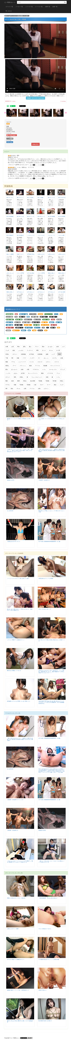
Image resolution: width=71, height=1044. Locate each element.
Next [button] (66, 113)
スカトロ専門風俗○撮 (22, 273)
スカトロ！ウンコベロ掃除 (54, 235)
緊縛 (59, 354)
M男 (37, 350)
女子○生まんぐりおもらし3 (33, 292)
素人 (30, 346)
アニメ (58, 373)
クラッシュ (23, 365)
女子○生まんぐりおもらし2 (44, 292)
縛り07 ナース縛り (31, 216)
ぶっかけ (20, 350)
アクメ (37, 346)
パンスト (31, 362)
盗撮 (47, 354)
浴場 (47, 377)
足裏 (61, 358)
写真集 (40, 381)
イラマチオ (50, 373)
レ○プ (53, 354)
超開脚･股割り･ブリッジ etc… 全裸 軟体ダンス (18, 990)
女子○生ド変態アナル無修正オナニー (15, 959)
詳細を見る (35, 144)
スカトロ (39, 362)
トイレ (44, 369)
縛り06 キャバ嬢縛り (42, 216)
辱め (18, 346)
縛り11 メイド (51, 197)
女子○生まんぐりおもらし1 (54, 292)
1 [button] (34, 118)
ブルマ (41, 384)
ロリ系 (58, 350)
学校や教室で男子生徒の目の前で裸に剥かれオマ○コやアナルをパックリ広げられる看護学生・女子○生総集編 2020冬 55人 (51, 702)
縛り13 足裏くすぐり (32, 197)
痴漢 (30, 365)
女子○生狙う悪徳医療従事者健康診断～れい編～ (50, 541)
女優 (6, 346)
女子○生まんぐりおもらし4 (23, 292)
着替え (7, 365)
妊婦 (22, 369)
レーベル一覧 (39, 6)
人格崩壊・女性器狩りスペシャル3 (15, 799)
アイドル (37, 365)
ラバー (48, 384)
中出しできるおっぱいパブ (45, 609)
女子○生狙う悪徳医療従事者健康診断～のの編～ (50, 738)
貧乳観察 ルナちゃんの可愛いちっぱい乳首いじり (18, 701)
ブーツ (14, 365)
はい (32, 165)
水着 (28, 369)
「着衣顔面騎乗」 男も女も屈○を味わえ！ (48, 898)
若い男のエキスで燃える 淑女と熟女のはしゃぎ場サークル (52, 640)
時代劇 (54, 381)
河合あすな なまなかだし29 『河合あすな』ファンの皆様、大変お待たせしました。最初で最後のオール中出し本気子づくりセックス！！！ (52, 671)
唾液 (42, 373)
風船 (6, 362)
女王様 (23, 373)
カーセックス (53, 369)
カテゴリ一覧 (9, 6)
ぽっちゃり (14, 369)
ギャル (51, 350)
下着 (6, 358)
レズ (63, 346)
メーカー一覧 (19, 6)
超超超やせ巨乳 (10, 480)
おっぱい (50, 346)
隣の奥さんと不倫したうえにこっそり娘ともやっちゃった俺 (52, 511)
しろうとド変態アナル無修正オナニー (16, 639)
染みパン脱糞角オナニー (12, 254)
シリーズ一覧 (29, 6)
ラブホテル (36, 369)
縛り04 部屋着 (61, 216)
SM (12, 358)
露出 (6, 369)
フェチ (7, 350)
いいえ (41, 165)
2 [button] (37, 118)
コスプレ (54, 358)
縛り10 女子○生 (62, 197)
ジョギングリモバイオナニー (34, 235)
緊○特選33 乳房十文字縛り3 (45, 1020)
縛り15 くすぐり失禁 (11, 197)
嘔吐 (6, 381)
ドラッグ (62, 369)
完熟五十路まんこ (43, 990)
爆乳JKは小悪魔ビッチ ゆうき (14, 670)
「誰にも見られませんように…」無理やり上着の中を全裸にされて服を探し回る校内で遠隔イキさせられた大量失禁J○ (52, 450)
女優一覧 (47, 6)
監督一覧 (55, 6)
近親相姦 (23, 354)
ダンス (44, 350)
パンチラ (32, 358)
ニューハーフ (22, 362)
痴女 (14, 350)
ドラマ (24, 358)
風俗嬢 (45, 365)
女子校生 (31, 354)
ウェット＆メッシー (36, 377)
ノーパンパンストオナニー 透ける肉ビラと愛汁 (18, 578)
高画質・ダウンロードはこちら (35, 98)
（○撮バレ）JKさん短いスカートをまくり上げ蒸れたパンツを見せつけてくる (51, 861)
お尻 (12, 346)
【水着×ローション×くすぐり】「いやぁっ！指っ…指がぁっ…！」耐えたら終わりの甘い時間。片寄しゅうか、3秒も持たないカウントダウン (20, 450)
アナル (13, 362)
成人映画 (32, 381)
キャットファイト (55, 365)
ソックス (7, 373)
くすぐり (56, 362)
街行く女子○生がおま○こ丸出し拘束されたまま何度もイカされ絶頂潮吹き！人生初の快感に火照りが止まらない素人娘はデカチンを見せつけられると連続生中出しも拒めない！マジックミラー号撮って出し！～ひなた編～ (52, 770)
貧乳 (24, 346)
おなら (15, 373)
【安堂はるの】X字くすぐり (13, 541)
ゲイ (39, 358)
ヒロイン (48, 362)
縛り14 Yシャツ (20, 197)
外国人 (7, 354)
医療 (18, 381)
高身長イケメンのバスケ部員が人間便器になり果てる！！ (19, 419)
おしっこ (46, 358)
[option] (12, 113)
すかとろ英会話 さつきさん (45, 928)
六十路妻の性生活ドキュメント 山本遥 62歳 (49, 959)
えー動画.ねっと (10, 2)
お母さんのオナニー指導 (12, 928)
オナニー (15, 354)
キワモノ (7, 384)
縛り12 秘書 (40, 197)
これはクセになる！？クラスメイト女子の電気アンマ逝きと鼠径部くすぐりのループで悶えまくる (20, 861)
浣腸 (18, 358)
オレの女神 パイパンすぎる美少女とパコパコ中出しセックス (52, 419)
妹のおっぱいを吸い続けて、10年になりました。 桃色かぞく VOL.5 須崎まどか (19, 609)
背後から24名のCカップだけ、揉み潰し (16, 898)
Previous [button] (5, 113)
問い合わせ (9, 11)
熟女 (43, 346)
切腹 (15, 384)
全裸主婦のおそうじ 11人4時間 (46, 578)
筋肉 (12, 381)
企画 (57, 346)
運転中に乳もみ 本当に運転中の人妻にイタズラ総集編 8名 (20, 1021)
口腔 (35, 384)
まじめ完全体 (10, 510)
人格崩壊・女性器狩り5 (44, 480)
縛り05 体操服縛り (52, 216)
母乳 (15, 377)
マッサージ (30, 350)
